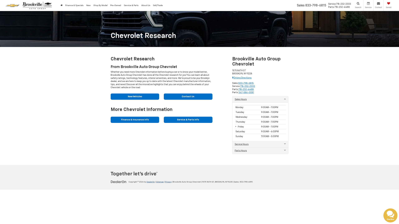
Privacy (168, 182)
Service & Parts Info (188, 120)
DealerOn (151, 182)
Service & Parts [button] (131, 6)
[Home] (61, 5)
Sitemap (160, 182)
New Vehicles (135, 97)
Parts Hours (241, 151)
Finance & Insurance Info (135, 120)
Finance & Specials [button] (74, 6)
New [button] (88, 6)
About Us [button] (145, 6)
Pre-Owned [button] (115, 6)
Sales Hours (241, 99)
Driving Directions (242, 78)
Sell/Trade (158, 6)
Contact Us (188, 97)
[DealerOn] (119, 182)
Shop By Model (100, 6)
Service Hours (242, 144)
